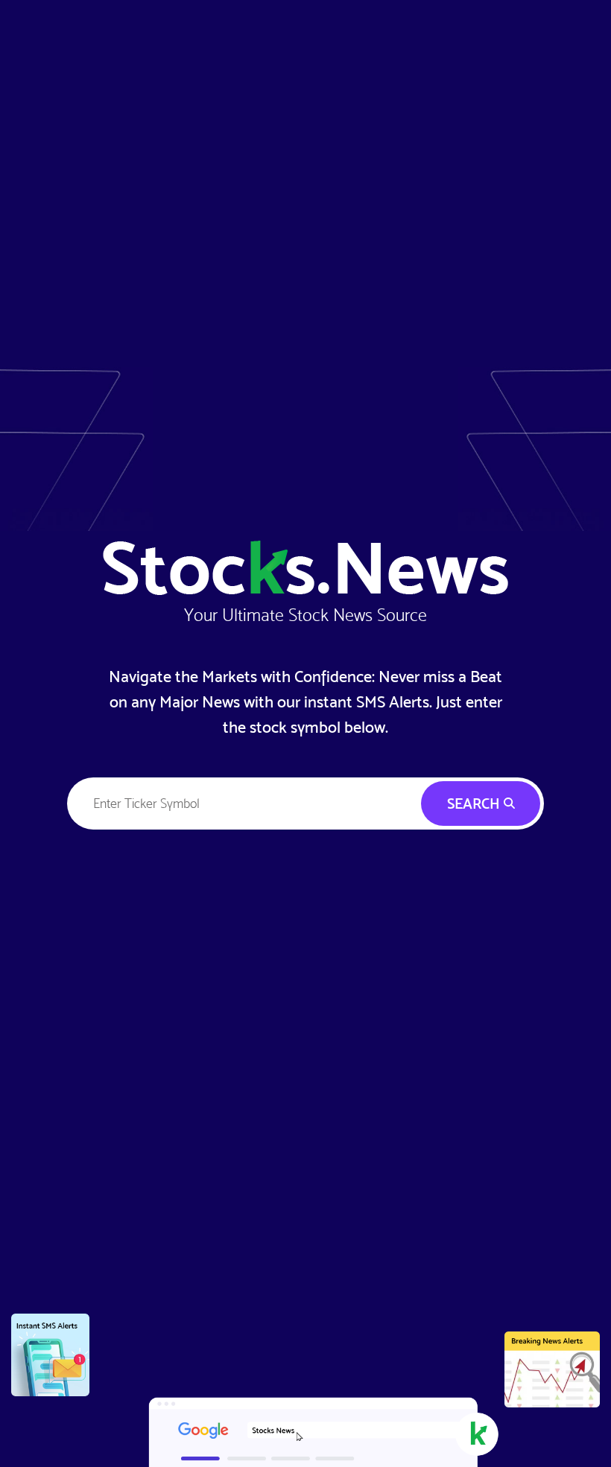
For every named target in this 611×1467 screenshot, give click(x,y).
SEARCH (475, 803)
